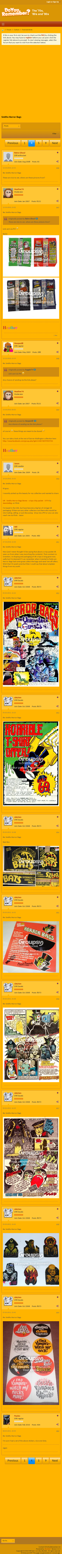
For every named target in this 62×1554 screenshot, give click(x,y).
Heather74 (19, 189)
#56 (57, 999)
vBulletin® (47, 1549)
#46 (57, 168)
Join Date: (18, 162)
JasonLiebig (7, 503)
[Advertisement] (31, 78)
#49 (57, 410)
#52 (57, 593)
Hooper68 (18, 343)
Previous (13, 143)
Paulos (17, 1416)
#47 (57, 208)
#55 (57, 913)
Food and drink (27, 30)
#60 (57, 1431)
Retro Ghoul (19, 153)
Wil (15, 527)
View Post (37, 218)
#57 (57, 1108)
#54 (57, 833)
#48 (57, 359)
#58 (57, 1225)
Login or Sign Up (53, 2)
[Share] (57, 161)
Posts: (34, 162)
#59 (57, 1313)
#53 (57, 713)
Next (55, 143)
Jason (16, 464)
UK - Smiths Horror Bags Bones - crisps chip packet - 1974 (26, 501)
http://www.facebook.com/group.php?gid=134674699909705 (28, 441)
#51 (57, 542)
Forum (9, 30)
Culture (16, 30)
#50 (57, 479)
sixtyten (17, 578)
